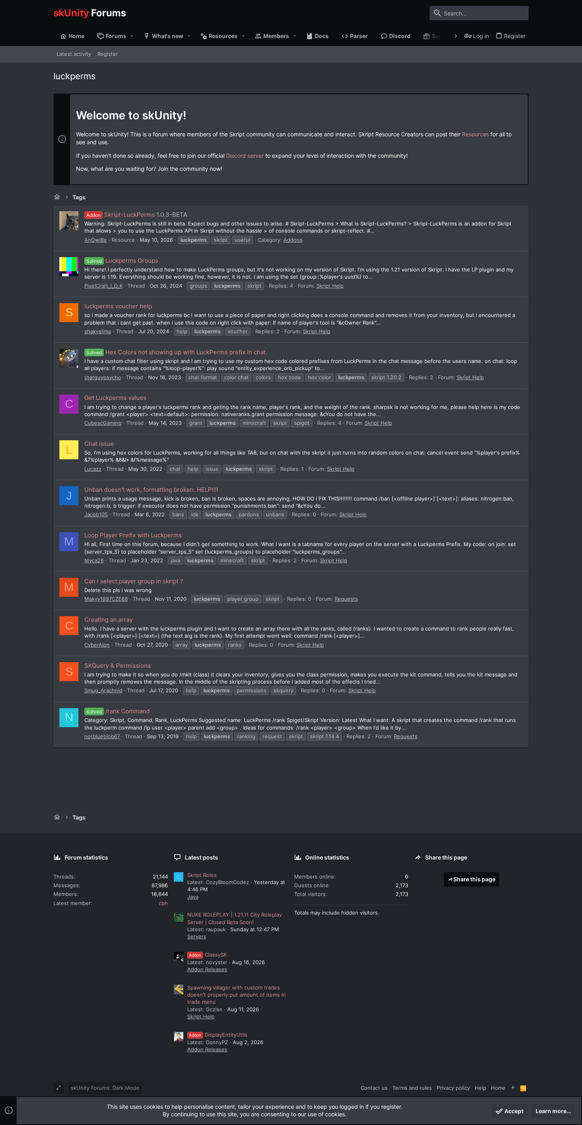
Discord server (245, 155)
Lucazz (92, 469)
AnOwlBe (95, 240)
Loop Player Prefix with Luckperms (133, 535)
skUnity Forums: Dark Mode (105, 1088)
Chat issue (99, 443)
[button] (132, 36)
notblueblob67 (102, 736)
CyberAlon (97, 645)
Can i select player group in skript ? (133, 581)
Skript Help (330, 286)
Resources (475, 134)
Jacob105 (96, 514)
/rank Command (118, 711)
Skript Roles (202, 875)
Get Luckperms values (115, 397)
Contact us (374, 1088)
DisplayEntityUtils (218, 1034)
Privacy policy (453, 1088)
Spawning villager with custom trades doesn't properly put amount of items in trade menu (236, 994)
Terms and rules (412, 1088)
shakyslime (97, 331)
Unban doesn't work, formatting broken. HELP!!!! (151, 489)
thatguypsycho (102, 377)
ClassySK (208, 954)
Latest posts (201, 857)
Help (480, 1088)
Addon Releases (207, 969)
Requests (346, 599)
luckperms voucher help (118, 306)
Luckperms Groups (122, 260)
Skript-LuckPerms (120, 214)
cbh (163, 903)
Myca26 (94, 560)
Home (498, 1088)
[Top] (513, 1088)
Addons (292, 240)
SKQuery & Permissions (117, 665)
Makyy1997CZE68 (106, 599)
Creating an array (108, 619)
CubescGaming (103, 423)
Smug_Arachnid (103, 690)
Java (192, 897)
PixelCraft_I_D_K (103, 286)
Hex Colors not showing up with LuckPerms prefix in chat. (176, 352)
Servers (196, 936)
